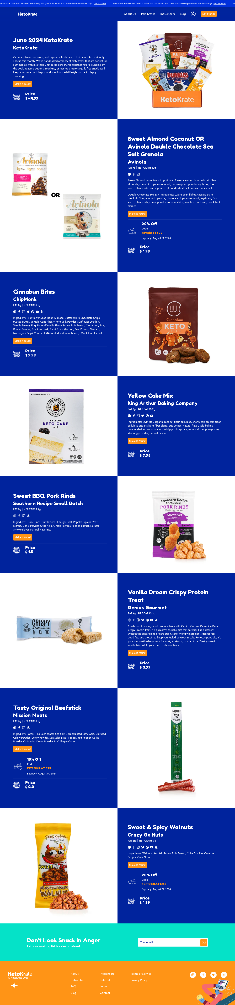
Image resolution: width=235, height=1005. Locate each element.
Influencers (107, 974)
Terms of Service (141, 974)
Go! (204, 942)
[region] (117, 3)
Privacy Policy (139, 980)
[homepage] (27, 14)
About (75, 974)
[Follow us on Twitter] (213, 975)
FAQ (73, 986)
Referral (105, 980)
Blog (74, 993)
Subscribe (77, 980)
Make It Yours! (22, 84)
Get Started (208, 14)
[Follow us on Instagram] (193, 975)
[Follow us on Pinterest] (224, 975)
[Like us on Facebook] (203, 975)
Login (103, 986)
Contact (105, 993)
